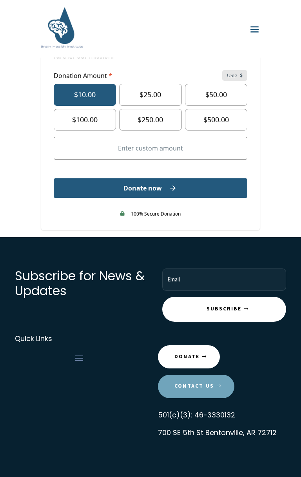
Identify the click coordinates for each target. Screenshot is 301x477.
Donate (186, 357)
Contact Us (194, 386)
